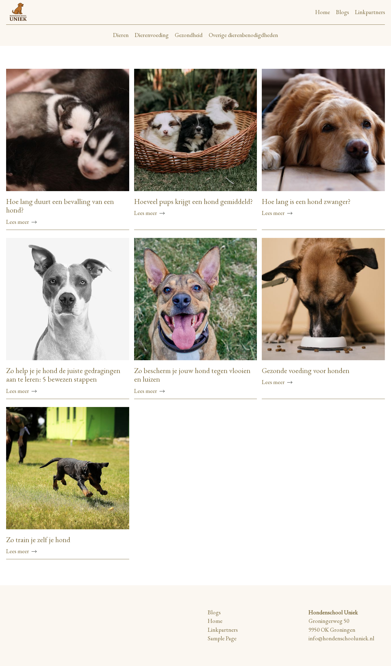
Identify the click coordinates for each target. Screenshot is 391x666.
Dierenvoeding (152, 35)
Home (322, 12)
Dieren (121, 35)
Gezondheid (189, 35)
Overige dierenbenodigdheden (243, 35)
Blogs (342, 12)
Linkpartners (370, 12)
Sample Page (222, 638)
